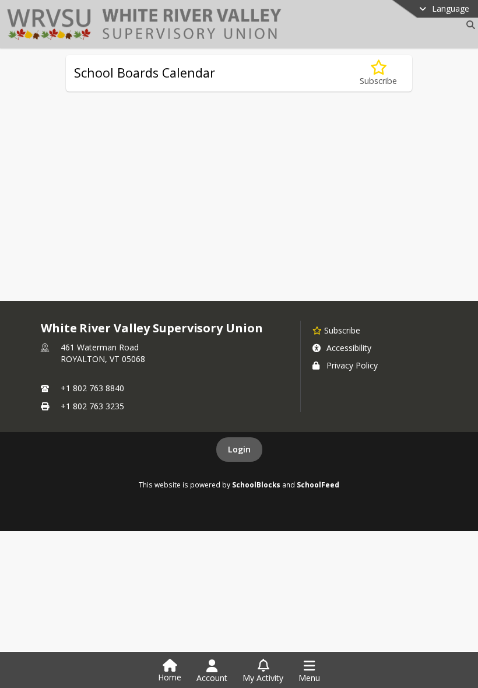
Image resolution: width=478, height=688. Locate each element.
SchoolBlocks (256, 484)
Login (239, 449)
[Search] (468, 24)
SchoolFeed (318, 484)
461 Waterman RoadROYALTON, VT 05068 (103, 353)
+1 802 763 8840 (92, 388)
